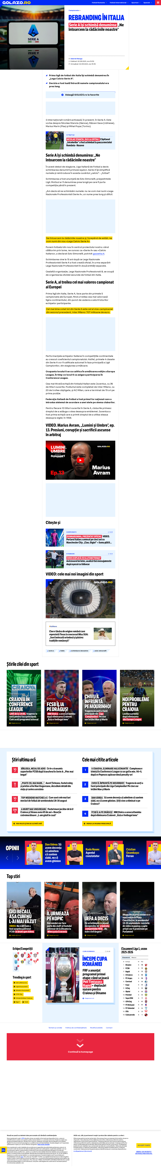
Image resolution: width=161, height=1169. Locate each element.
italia (62, 651)
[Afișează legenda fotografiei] (60, 66)
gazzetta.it (98, 253)
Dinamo (128, 965)
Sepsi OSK (129, 998)
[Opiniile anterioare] (7, 858)
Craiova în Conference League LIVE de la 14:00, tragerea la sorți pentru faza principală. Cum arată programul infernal (24, 698)
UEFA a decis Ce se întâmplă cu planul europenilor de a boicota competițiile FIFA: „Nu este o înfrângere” (99, 910)
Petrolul (129, 995)
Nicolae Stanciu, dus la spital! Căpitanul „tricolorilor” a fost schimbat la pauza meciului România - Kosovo (80, 140)
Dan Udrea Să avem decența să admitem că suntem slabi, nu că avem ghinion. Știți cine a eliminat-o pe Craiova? (114, 801)
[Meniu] (158, 2)
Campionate (74, 10)
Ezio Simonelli (100, 651)
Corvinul (129, 981)
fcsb (26, 1002)
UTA (127, 1011)
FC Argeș (129, 978)
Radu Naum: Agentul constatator (85, 853)
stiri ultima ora (21, 983)
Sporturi (135, 3)
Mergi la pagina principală (99, 824)
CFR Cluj (19, 994)
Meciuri (134, 957)
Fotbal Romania (98, 3)
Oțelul (128, 991)
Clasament (126, 957)
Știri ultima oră (24, 760)
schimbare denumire (79, 651)
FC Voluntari (130, 1008)
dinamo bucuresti (22, 990)
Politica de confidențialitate (76, 1028)
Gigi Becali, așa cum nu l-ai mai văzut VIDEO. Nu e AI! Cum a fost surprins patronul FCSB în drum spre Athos (24, 910)
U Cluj (128, 988)
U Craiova (129, 975)
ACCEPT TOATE (144, 1145)
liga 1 (18, 1002)
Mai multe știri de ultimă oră (29, 824)
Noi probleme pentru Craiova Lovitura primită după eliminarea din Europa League (137, 698)
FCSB (128, 968)
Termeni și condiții (55, 1028)
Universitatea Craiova (24, 998)
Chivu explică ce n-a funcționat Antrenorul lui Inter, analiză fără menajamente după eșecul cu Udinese (80, 559)
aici (22, 1157)
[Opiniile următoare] (17, 858)
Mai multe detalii (43, 1144)
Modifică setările (96, 1028)
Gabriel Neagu (76, 59)
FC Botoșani (130, 1005)
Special (147, 3)
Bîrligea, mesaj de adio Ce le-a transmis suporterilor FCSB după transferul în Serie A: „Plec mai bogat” (44, 771)
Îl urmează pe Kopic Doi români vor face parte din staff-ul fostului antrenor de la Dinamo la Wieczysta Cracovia (61, 910)
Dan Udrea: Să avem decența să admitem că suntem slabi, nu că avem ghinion (45, 853)
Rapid (128, 971)
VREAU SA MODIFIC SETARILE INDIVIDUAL (143, 1152)
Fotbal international (118, 3)
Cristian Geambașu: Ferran (126, 853)
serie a (51, 651)
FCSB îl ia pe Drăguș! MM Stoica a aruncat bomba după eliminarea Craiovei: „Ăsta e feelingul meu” (61, 698)
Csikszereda (130, 1015)
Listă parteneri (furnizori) (83, 1151)
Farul (127, 985)
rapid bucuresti (22, 987)
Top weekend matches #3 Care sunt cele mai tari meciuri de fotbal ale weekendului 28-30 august (44, 799)
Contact (109, 1028)
